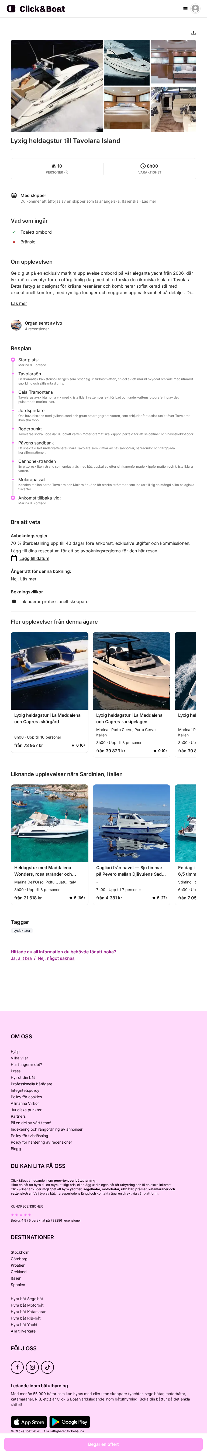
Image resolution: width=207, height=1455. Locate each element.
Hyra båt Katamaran (28, 1311)
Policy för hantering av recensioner (41, 1142)
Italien (16, 1278)
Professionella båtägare (31, 1084)
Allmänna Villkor (25, 1103)
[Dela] (193, 33)
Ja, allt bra (21, 958)
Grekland (19, 1271)
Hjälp (15, 1051)
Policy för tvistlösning (29, 1135)
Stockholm (20, 1252)
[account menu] (195, 9)
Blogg (16, 1148)
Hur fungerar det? (26, 1064)
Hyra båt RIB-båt (26, 1318)
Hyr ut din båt (23, 1077)
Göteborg (19, 1258)
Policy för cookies (26, 1096)
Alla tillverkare (23, 1331)
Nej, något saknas (56, 958)
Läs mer (19, 303)
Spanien (18, 1284)
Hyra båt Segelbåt (27, 1298)
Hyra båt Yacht (24, 1324)
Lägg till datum (34, 558)
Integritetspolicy (25, 1090)
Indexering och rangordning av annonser (46, 1129)
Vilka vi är (19, 1058)
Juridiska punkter (26, 1109)
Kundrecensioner (27, 1206)
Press (15, 1071)
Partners (18, 1116)
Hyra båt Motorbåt (27, 1305)
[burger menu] (185, 8)
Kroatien (18, 1265)
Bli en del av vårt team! (31, 1122)
